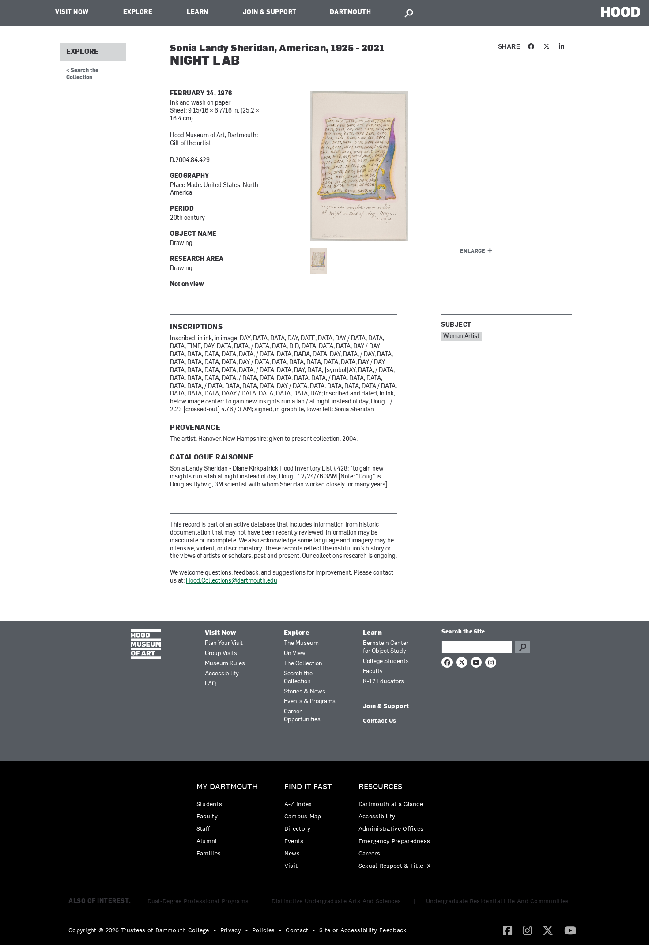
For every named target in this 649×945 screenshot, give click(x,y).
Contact (297, 930)
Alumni (206, 841)
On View (295, 653)
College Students (386, 661)
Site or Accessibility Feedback (362, 930)
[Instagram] (527, 930)
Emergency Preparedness (394, 841)
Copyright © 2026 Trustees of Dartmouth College (138, 930)
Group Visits (221, 653)
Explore (138, 12)
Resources (380, 787)
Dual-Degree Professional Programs (198, 901)
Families (208, 853)
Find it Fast (308, 787)
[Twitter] (548, 930)
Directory (297, 828)
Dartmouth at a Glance (390, 804)
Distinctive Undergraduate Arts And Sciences (337, 901)
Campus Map (302, 816)
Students (209, 804)
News (292, 853)
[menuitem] (229, 822)
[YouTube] (570, 930)
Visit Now (72, 12)
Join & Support (270, 12)
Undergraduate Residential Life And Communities (497, 901)
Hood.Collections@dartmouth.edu (231, 581)
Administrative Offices (391, 828)
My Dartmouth (227, 787)
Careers (369, 853)
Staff (203, 828)
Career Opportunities (302, 715)
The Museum (301, 643)
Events (294, 841)
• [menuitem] (215, 930)
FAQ (210, 684)
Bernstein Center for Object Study (385, 647)
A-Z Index (298, 804)
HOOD (620, 12)
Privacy (230, 930)
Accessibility (222, 673)
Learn (197, 12)
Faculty (373, 671)
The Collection (303, 663)
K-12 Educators (383, 681)
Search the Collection (298, 677)
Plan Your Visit (224, 643)
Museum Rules (225, 663)
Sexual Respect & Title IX (394, 866)
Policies (263, 930)
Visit (291, 866)
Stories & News (304, 692)
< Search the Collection (82, 74)
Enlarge (472, 251)
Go (522, 647)
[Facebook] (507, 930)
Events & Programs (310, 701)
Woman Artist (461, 336)
